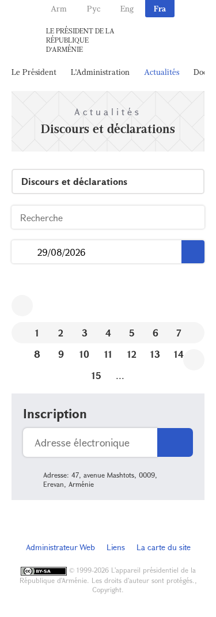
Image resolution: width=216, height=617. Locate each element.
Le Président (34, 71)
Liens (116, 547)
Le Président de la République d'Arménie (80, 40)
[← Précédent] (22, 305)
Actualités (161, 71)
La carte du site (164, 547)
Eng (127, 8)
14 (179, 354)
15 (96, 375)
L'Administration (100, 71)
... (24, 252)
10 (84, 354)
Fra (160, 8)
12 (132, 354)
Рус (93, 8)
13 (155, 354)
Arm (59, 8)
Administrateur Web (60, 547)
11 (108, 354)
